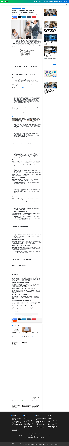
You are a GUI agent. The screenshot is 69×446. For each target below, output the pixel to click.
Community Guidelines (38, 444)
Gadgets (47, 1)
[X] (33, 438)
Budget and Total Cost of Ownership (25, 55)
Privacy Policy (12, 4)
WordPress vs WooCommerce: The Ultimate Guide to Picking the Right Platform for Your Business (50, 30)
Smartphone (56, 1)
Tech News (35, 1)
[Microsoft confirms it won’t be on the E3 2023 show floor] (36, 366)
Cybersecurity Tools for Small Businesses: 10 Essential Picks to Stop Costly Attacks (21, 119)
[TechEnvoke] (6, 1)
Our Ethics (16, 4)
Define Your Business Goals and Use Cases (26, 51)
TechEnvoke (14, 14)
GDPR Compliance (55, 444)
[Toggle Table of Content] (33, 49)
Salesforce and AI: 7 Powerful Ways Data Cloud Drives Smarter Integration (50, 42)
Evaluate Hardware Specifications (25, 53)
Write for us (25, 4)
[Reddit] (35, 438)
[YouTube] (34, 438)
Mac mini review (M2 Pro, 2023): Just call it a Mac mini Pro (26, 333)
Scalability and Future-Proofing (24, 58)
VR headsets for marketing (27, 315)
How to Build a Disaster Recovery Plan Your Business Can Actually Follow (36, 119)
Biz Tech (40, 1)
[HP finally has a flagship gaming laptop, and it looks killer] (16, 329)
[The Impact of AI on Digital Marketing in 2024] (26, 338)
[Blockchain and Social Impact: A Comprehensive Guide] (36, 402)
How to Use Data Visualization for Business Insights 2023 (24, 272)
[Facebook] (32, 438)
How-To (43, 1)
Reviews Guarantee (20, 4)
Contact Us (8, 4)
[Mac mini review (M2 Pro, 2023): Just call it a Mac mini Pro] (26, 329)
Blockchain (60, 1)
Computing (51, 1)
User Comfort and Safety (23, 56)
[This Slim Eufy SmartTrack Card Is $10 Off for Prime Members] (36, 329)
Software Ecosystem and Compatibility (25, 54)
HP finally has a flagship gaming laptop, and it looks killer (16, 332)
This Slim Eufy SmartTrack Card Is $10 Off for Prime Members (36, 332)
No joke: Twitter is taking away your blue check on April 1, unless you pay (26, 406)
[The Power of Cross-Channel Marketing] (16, 402)
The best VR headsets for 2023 (20, 87)
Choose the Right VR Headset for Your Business (27, 50)
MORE (64, 1)
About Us (4, 4)
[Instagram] (36, 438)
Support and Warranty (23, 57)
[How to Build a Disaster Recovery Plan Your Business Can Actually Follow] (29, 119)
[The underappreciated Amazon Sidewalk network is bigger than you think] (16, 338)
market (40, 91)
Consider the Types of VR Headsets (25, 52)
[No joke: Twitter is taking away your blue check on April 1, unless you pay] (26, 402)
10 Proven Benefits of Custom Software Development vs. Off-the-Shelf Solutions (50, 18)
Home (2, 4)
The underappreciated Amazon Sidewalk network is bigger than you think (16, 343)
